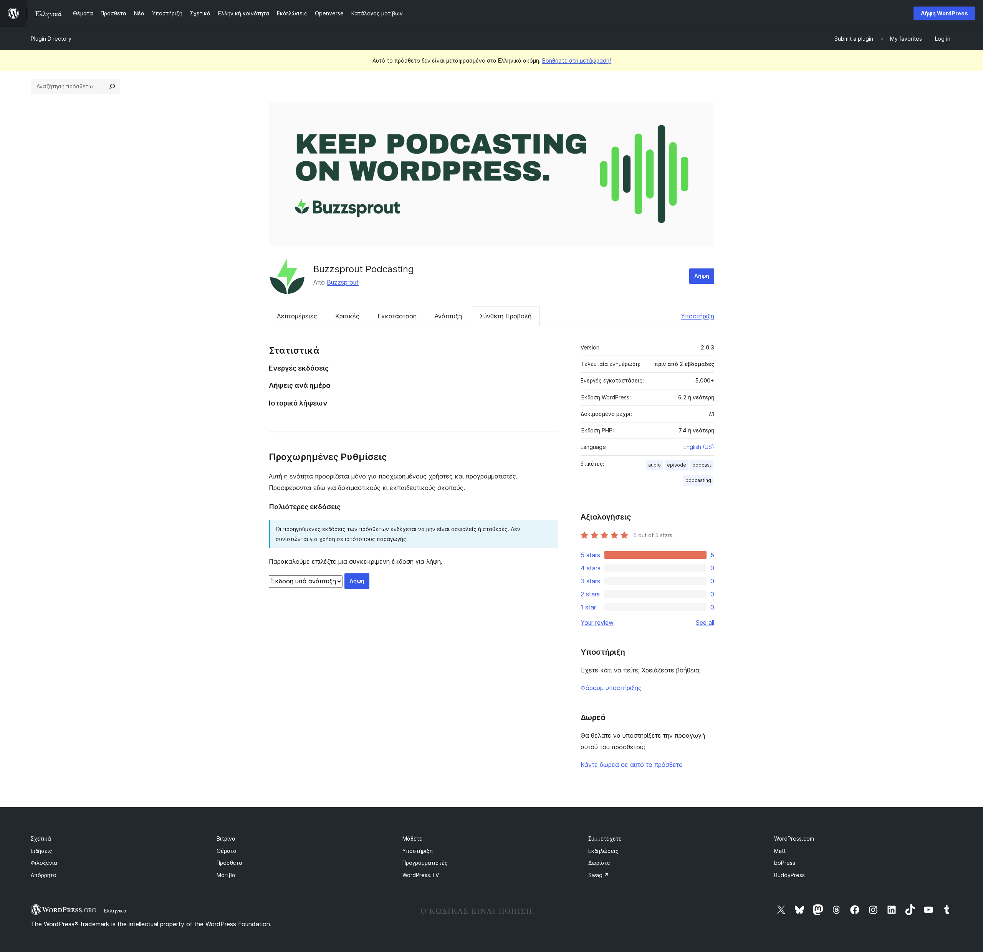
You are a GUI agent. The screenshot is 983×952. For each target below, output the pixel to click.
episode (676, 465)
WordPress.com (794, 838)
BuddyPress (789, 875)
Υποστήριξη (697, 316)
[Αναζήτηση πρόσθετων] (112, 86)
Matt (780, 851)
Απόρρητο (43, 875)
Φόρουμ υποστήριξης (611, 688)
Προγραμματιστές (425, 862)
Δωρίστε (599, 862)
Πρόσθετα (229, 862)
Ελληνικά (115, 910)
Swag (598, 875)
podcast (701, 465)
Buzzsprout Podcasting (363, 269)
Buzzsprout (343, 282)
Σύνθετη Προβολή (505, 316)
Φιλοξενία (44, 862)
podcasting (698, 480)
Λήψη (701, 276)
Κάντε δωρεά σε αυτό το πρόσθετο (632, 764)
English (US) (698, 447)
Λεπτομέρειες (297, 316)
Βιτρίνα (226, 838)
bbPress (784, 862)
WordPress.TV (420, 875)
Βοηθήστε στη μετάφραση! (576, 60)
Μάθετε (412, 838)
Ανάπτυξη (448, 316)
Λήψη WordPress (944, 13)
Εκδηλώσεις (603, 851)
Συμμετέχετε (605, 838)
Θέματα (227, 851)
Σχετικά (41, 838)
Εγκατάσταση (397, 316)
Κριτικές (347, 316)
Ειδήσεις (41, 851)
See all (705, 622)
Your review (597, 622)
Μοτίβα (226, 875)
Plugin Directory (51, 38)
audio (654, 465)
